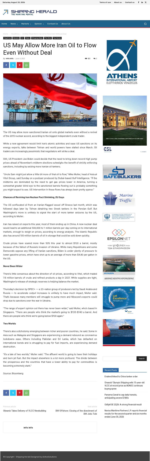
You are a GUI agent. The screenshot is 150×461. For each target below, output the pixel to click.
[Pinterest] (20, 65)
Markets (16, 38)
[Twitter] (145, 2)
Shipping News (37, 38)
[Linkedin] (142, 2)
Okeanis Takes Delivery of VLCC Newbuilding (24, 410)
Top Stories (57, 38)
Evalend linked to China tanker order (121, 376)
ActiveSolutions (49, 457)
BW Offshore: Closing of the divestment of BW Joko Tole (76, 412)
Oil (22, 38)
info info (9, 58)
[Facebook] (138, 2)
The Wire (48, 38)
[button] (145, 23)
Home (5, 34)
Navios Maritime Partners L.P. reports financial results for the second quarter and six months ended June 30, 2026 (126, 413)
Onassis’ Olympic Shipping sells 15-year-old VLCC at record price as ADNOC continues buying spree (124, 385)
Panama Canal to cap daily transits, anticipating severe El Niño (121, 396)
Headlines (15, 34)
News (28, 38)
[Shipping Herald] (30, 12)
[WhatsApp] (26, 65)
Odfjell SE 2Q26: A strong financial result (123, 404)
